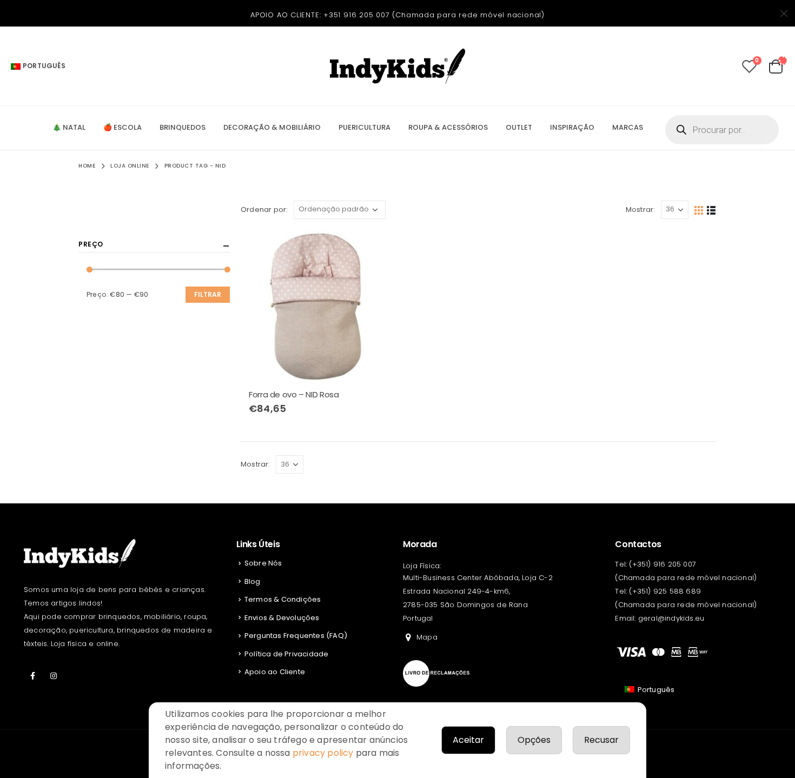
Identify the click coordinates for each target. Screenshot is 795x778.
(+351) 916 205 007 (662, 564)
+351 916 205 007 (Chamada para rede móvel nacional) (434, 15)
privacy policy (323, 753)
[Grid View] (699, 209)
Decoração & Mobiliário (272, 127)
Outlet (519, 127)
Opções (534, 740)
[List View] (711, 209)
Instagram (53, 676)
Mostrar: (640, 209)
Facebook (33, 676)
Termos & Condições (282, 599)
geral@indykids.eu (671, 618)
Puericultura (364, 127)
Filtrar (207, 294)
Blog (252, 581)
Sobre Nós (263, 563)
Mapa (427, 637)
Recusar (601, 740)
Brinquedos (183, 127)
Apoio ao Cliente (274, 672)
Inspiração (572, 127)
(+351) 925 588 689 (665, 591)
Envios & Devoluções (282, 618)
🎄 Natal (68, 127)
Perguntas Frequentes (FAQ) (295, 635)
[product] (316, 305)
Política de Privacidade (286, 654)
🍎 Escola (122, 127)
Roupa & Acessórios (448, 127)
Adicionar (374, 247)
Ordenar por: (264, 209)
